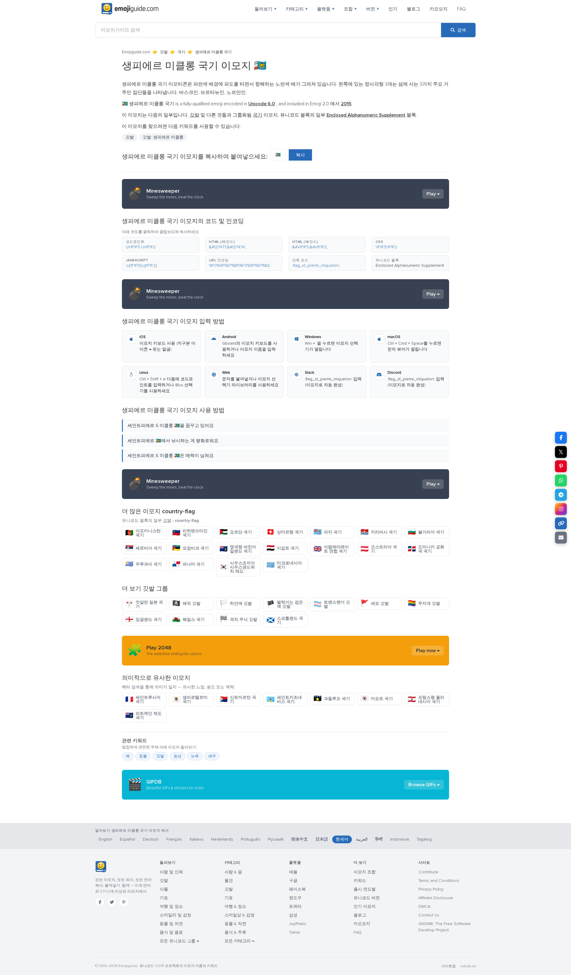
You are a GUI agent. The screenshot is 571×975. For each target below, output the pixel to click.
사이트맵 (448, 966)
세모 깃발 (374, 603)
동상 (177, 756)
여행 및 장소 (171, 906)
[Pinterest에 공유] (561, 466)
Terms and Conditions (438, 880)
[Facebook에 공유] (561, 438)
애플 (293, 871)
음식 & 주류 (235, 932)
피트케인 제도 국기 (143, 715)
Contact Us (428, 915)
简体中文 (299, 839)
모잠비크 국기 (190, 548)
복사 (300, 155)
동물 (143, 756)
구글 (293, 880)
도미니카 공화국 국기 (426, 549)
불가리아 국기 (426, 532)
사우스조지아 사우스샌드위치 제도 (237, 567)
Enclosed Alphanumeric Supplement (410, 265)
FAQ (461, 9)
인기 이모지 (365, 906)
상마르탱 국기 (284, 532)
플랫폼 (325, 9)
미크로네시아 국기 (284, 565)
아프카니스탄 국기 (143, 533)
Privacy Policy (431, 889)
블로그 (413, 9)
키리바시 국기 (378, 532)
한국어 (342, 839)
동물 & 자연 (235, 923)
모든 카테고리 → (239, 940)
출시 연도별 (365, 889)
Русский (275, 839)
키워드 (360, 880)
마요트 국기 (376, 699)
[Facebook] (100, 902)
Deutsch (151, 839)
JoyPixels (297, 923)
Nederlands (222, 839)
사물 (164, 889)
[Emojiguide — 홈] (100, 867)
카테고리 (297, 9)
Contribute (428, 871)
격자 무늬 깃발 (238, 620)
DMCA (424, 906)
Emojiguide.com (136, 52)
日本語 (322, 839)
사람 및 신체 (171, 871)
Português (250, 839)
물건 (229, 880)
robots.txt (468, 966)
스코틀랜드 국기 (284, 620)
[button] (160, 244)
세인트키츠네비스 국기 (284, 699)
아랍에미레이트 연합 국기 (331, 549)
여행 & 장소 (235, 906)
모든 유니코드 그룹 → (179, 940)
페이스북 (297, 889)
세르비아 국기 (143, 548)
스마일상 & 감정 (240, 915)
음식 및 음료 (171, 932)
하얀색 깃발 (235, 603)
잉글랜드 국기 (143, 620)
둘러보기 (265, 9)
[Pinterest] (123, 902)
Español (127, 839)
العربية (362, 839)
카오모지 (439, 9)
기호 (164, 897)
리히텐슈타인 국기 (190, 533)
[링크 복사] (561, 523)
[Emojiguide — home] (130, 9)
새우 (212, 756)
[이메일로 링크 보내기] (561, 538)
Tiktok (294, 932)
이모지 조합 (365, 871)
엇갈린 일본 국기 (144, 604)
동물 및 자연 (171, 923)
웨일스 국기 (188, 620)
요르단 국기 (235, 532)
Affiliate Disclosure (435, 897)
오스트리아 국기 (378, 549)
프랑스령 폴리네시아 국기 (426, 699)
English (105, 839)
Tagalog (424, 839)
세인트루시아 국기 (143, 699)
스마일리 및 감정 (175, 915)
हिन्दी (378, 839)
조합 (350, 9)
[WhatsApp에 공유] (561, 480)
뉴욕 (195, 756)
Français (174, 839)
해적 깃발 (186, 603)
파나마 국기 (188, 564)
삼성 (293, 915)
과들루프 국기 (331, 699)
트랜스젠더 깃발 (331, 604)
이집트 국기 (282, 548)
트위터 (295, 906)
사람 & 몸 (233, 871)
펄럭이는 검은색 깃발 (284, 604)
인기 (392, 9)
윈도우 (295, 897)
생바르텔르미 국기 (190, 699)
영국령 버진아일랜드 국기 (237, 549)
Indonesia (399, 839)
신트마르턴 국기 (237, 699)
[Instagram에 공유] (561, 509)
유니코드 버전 (367, 897)
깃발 (164, 52)
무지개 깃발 (424, 603)
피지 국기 (327, 532)
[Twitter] (112, 902)
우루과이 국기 (143, 564)
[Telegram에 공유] (561, 495)
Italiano (196, 839)
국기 (181, 52)
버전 (372, 9)
